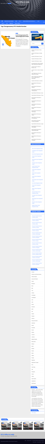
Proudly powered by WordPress (5, 441)
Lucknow (33, 334)
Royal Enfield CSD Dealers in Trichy (37, 95)
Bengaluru (33, 283)
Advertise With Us (29, 440)
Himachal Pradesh (35, 320)
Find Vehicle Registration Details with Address (38, 440)
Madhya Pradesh (34, 339)
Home (25, 440)
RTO (20, 21)
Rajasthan (33, 360)
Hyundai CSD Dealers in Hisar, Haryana (6, 425)
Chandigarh (33, 295)
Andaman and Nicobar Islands (36, 274)
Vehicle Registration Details (29, 21)
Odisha (33, 355)
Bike (16, 21)
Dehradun (33, 306)
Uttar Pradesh (34, 378)
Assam (33, 281)
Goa (32, 311)
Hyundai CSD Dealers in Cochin (37, 56)
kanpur (33, 325)
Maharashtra (34, 341)
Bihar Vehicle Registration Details (37, 148)
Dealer (33, 304)
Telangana (33, 371)
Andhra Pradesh (34, 276)
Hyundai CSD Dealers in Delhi (36, 58)
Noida (33, 353)
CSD (38, 21)
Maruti (33, 346)
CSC (7, 23)
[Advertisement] (22, 12)
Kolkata (33, 332)
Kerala (17, 33)
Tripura (33, 376)
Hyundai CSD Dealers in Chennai (37, 80)
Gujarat (33, 313)
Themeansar (15, 441)
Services (11, 23)
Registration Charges (9, 21)
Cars (3, 23)
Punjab (33, 357)
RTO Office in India (22, 2)
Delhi (32, 309)
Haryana (33, 318)
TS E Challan (34, 412)
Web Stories (17, 23)
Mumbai (33, 348)
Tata (32, 369)
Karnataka (33, 327)
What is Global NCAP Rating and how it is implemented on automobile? (37, 77)
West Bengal (34, 383)
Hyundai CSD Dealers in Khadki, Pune (16, 425)
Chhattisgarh (34, 297)
